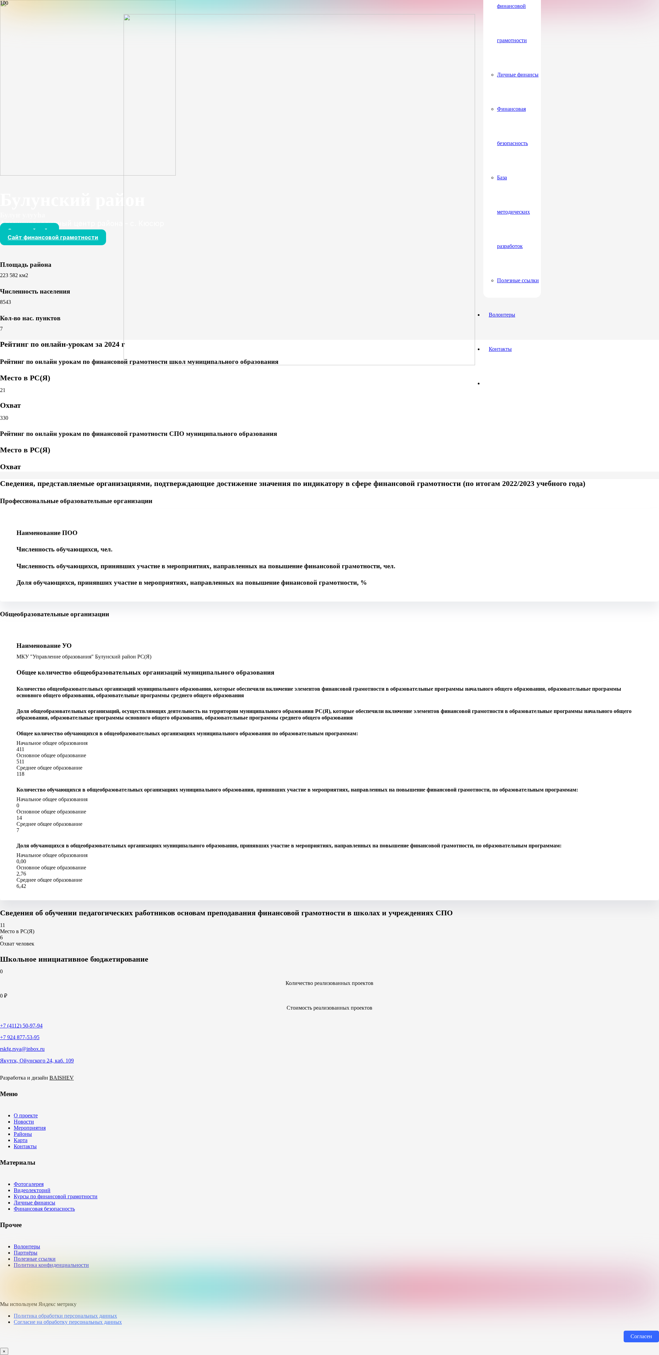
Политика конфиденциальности (51, 1265)
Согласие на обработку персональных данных (68, 1322)
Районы (23, 1134)
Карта (20, 1140)
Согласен (641, 1336)
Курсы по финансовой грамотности (55, 1196)
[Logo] (299, 363)
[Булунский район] (88, 174)
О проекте (26, 1115)
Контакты (25, 1146)
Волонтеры (27, 1246)
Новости (24, 1122)
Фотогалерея (29, 1184)
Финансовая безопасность (44, 1209)
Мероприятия (30, 1128)
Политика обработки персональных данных (65, 1316)
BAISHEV (61, 1078)
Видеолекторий (32, 1190)
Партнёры (25, 1253)
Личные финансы (34, 1202)
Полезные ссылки (35, 1259)
